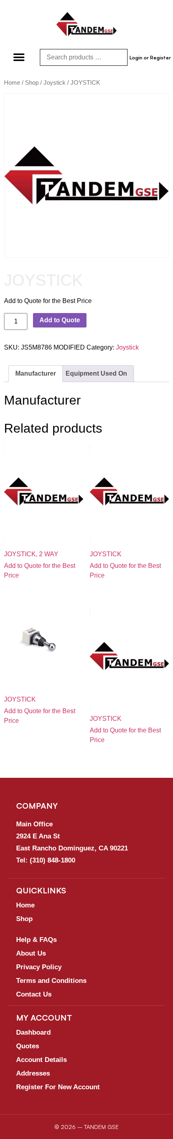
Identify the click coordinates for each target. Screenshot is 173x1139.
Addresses (33, 1073)
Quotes (27, 1046)
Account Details (41, 1060)
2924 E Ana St (38, 836)
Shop (32, 82)
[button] (19, 57)
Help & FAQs (36, 940)
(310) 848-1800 (52, 860)
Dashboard (33, 1032)
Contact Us (33, 994)
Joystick (54, 82)
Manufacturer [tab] (35, 373)
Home (12, 82)
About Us (31, 953)
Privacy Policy (39, 967)
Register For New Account (58, 1087)
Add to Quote (59, 320)
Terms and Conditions (51, 980)
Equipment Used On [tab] (96, 373)
